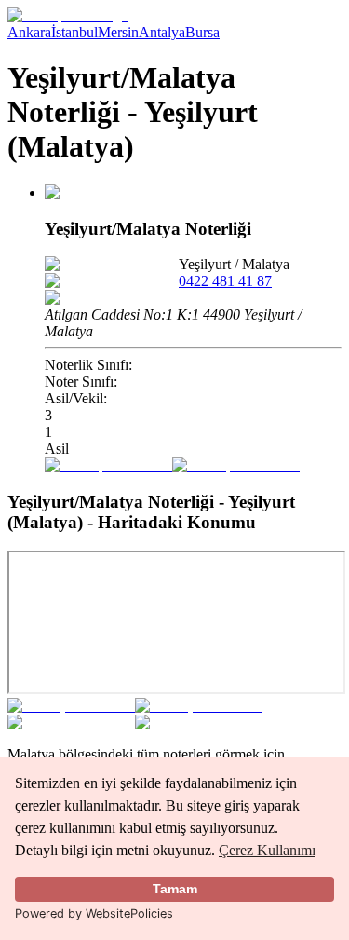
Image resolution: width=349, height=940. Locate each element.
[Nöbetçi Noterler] (67, 15)
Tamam (175, 888)
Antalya (162, 32)
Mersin (118, 32)
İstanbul (74, 32)
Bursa (202, 32)
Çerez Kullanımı (267, 850)
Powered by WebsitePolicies (94, 913)
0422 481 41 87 (225, 281)
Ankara (29, 32)
